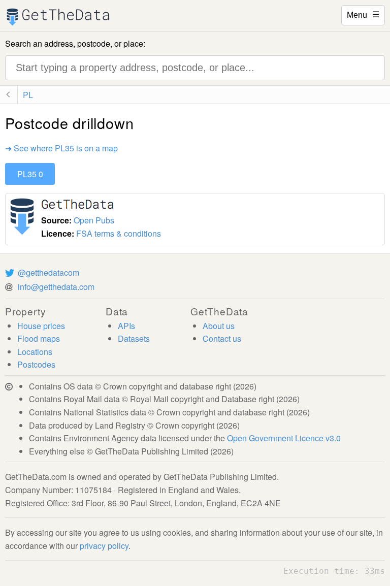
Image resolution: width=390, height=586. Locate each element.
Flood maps (38, 338)
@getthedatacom (48, 272)
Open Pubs (94, 220)
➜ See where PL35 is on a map (61, 148)
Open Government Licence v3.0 (284, 438)
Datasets (134, 338)
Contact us (222, 338)
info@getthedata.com (56, 286)
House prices (41, 326)
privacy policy (104, 545)
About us (219, 326)
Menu (363, 14)
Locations (34, 351)
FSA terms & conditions (118, 233)
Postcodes (36, 364)
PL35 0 (30, 174)
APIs (126, 326)
